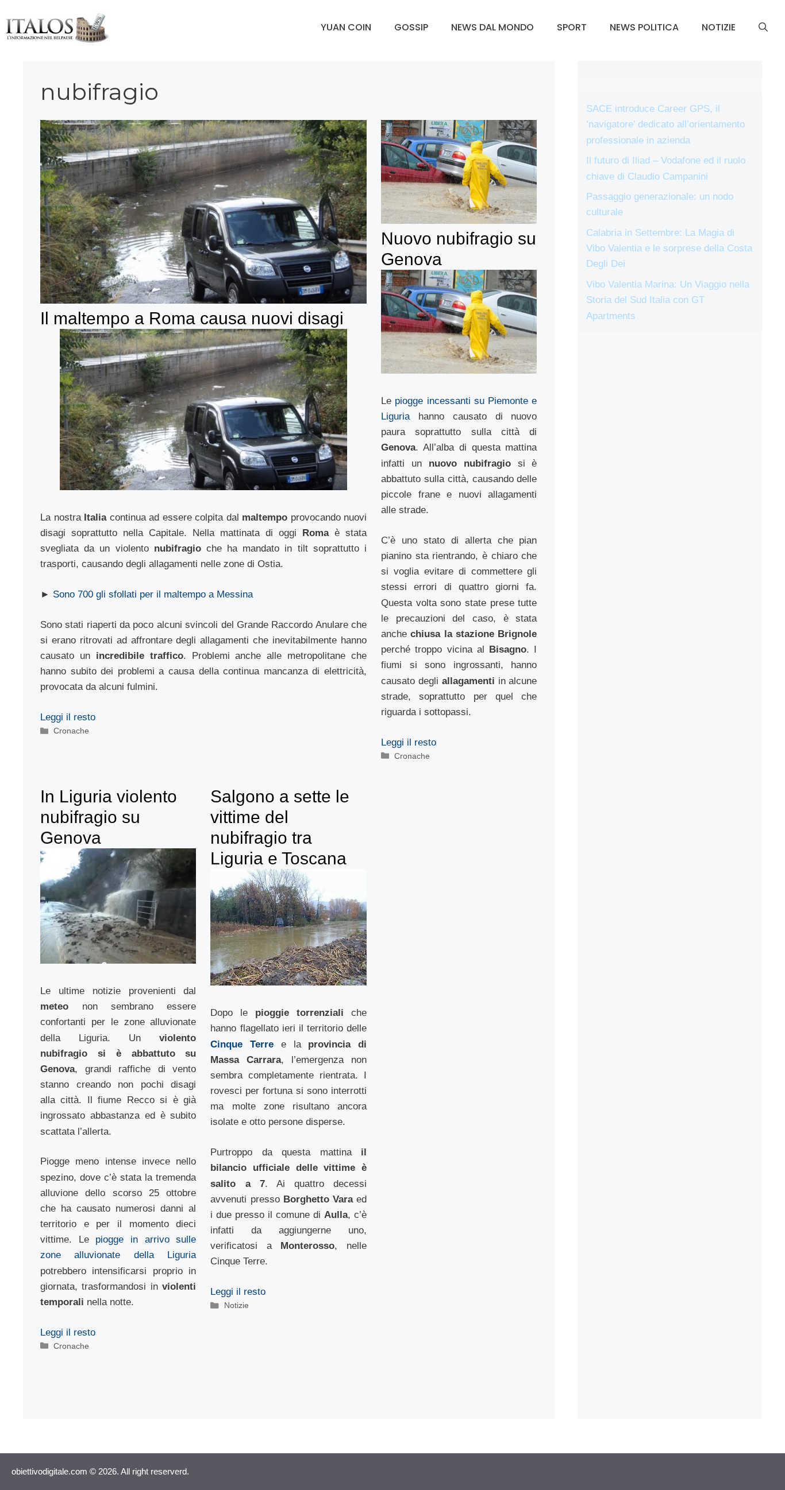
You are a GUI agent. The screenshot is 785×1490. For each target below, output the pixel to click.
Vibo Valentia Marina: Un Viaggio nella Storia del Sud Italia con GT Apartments (667, 300)
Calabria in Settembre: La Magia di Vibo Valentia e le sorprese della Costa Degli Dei (669, 248)
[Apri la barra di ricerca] (763, 27)
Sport (572, 27)
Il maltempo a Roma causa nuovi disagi (192, 318)
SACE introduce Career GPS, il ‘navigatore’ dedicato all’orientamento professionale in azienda (665, 124)
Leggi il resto (67, 717)
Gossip (411, 27)
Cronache (71, 730)
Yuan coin (346, 27)
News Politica (644, 27)
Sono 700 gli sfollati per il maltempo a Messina (153, 594)
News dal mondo (492, 27)
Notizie (719, 27)
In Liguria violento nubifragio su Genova (108, 817)
